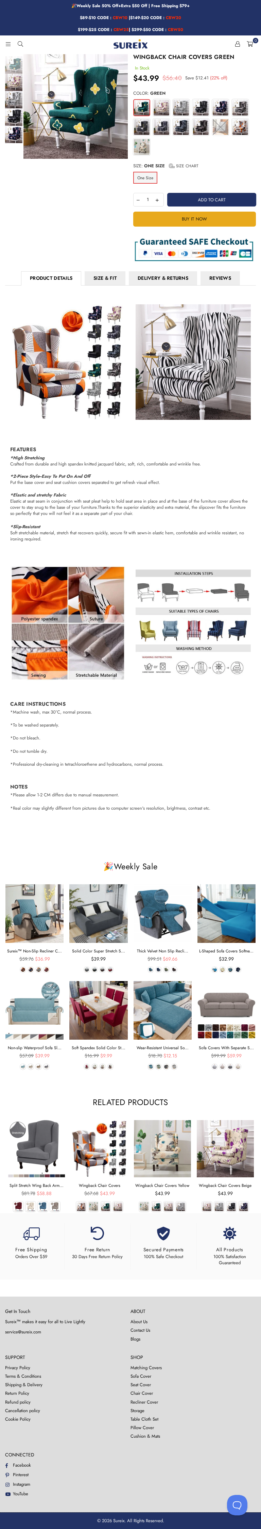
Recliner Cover (144, 1402)
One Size (145, 178)
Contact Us (140, 1330)
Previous (29, 106)
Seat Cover (140, 1384)
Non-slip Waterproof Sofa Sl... (35, 1048)
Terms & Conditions (23, 1376)
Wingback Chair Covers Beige (225, 1185)
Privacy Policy (17, 1367)
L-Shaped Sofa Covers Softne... (226, 951)
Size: (165, 166)
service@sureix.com (23, 1332)
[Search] (20, 44)
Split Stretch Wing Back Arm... (37, 1185)
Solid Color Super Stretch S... (98, 951)
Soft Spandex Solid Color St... (98, 1048)
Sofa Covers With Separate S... (226, 1048)
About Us (138, 1321)
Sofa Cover (140, 1376)
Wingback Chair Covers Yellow (162, 1185)
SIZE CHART (186, 166)
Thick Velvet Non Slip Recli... (162, 951)
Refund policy (18, 1402)
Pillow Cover (142, 1427)
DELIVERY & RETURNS (163, 278)
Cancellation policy (22, 1410)
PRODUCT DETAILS (51, 278)
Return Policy (17, 1393)
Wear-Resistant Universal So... (163, 1048)
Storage (137, 1410)
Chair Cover (141, 1393)
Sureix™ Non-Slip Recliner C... (34, 951)
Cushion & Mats (145, 1436)
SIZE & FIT (105, 278)
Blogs (135, 1339)
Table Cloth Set (144, 1419)
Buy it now (194, 219)
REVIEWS (220, 278)
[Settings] (237, 44)
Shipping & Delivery (23, 1384)
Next (122, 106)
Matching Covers (146, 1367)
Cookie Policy (18, 1419)
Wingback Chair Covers (99, 1185)
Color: (149, 93)
